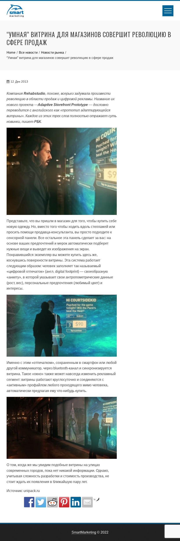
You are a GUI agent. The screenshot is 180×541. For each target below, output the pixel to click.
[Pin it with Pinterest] (64, 502)
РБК (37, 121)
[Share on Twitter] (41, 502)
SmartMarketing (84, 532)
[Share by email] (87, 502)
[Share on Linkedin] (75, 502)
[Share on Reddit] (52, 502)
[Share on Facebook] (29, 502)
